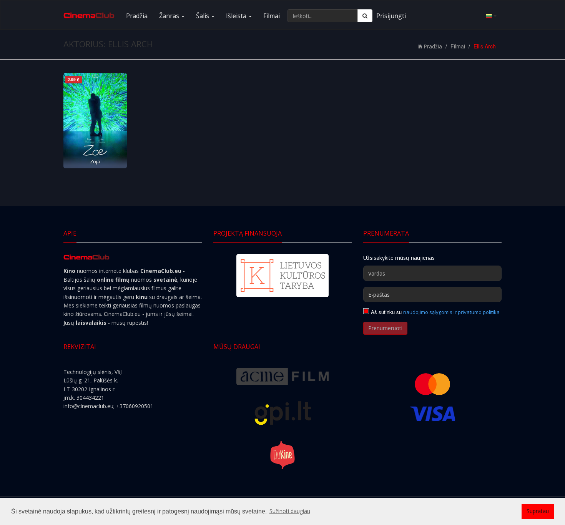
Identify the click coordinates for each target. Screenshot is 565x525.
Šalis (203, 16)
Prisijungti (391, 16)
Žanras (170, 16)
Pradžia (137, 16)
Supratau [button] (538, 511)
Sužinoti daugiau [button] (289, 511)
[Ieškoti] (364, 15)
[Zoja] (95, 120)
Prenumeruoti (385, 328)
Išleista (237, 16)
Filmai (271, 16)
